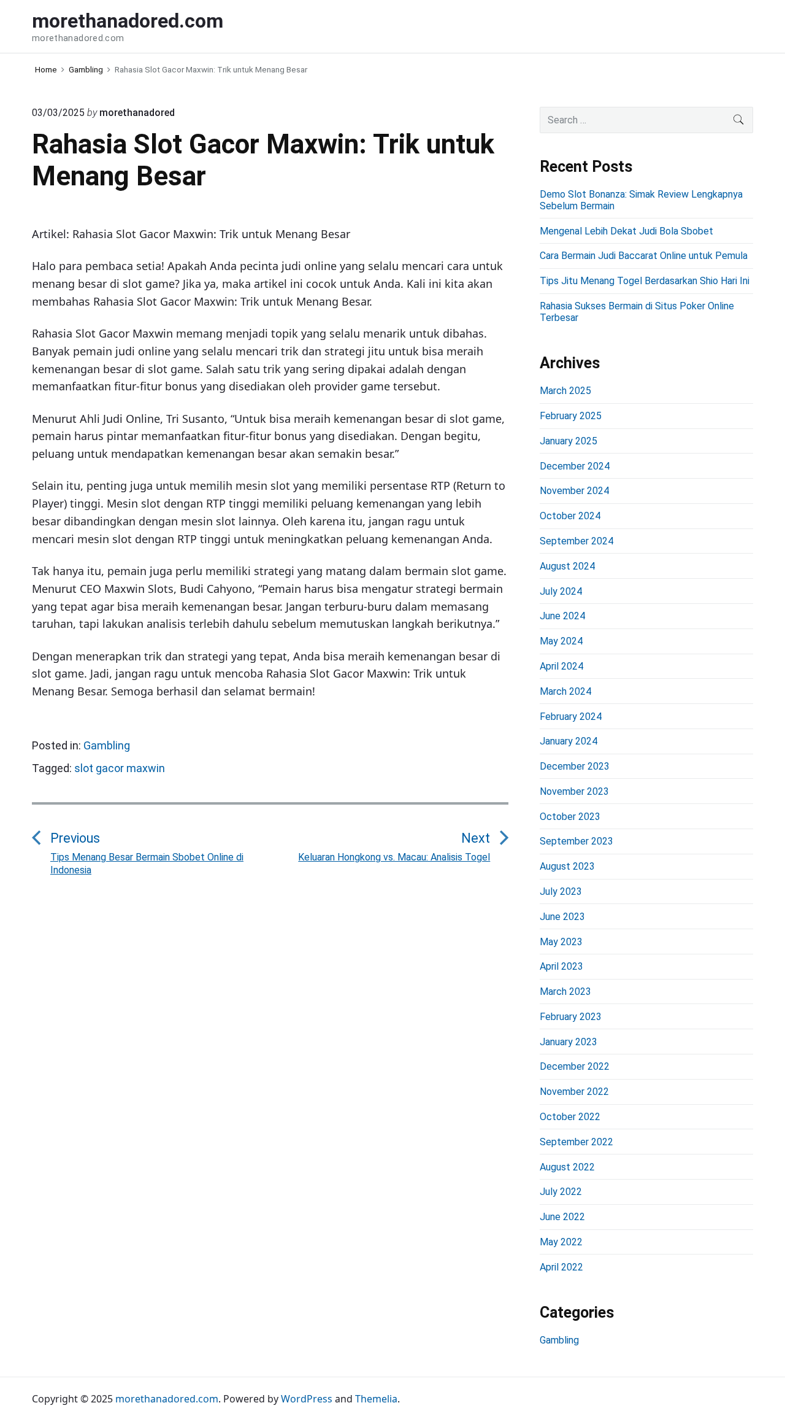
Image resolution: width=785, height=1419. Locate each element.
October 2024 (570, 516)
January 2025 (568, 441)
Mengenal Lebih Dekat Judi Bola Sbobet (626, 231)
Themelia (376, 1398)
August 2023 (567, 866)
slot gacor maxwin (119, 768)
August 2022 (567, 1167)
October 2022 (570, 1117)
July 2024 (561, 591)
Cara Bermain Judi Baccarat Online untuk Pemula (644, 255)
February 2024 (571, 716)
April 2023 (561, 966)
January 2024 (568, 741)
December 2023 (575, 766)
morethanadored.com (166, 1398)
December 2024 (575, 466)
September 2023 (576, 841)
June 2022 (562, 1217)
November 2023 (574, 791)
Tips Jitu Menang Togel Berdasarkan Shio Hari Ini (644, 281)
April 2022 (561, 1267)
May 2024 (561, 641)
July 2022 (561, 1191)
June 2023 (562, 916)
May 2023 (561, 942)
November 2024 (574, 491)
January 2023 (568, 1042)
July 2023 (561, 891)
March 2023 (565, 991)
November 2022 (574, 1091)
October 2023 (570, 816)
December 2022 (575, 1066)
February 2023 (571, 1017)
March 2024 (565, 691)
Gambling (106, 745)
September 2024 (576, 541)
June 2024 (562, 616)
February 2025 (571, 416)
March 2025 (565, 390)
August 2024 (567, 566)
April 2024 (561, 666)
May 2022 (561, 1242)
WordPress (306, 1398)
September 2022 (576, 1142)
